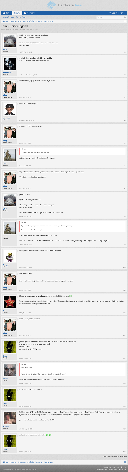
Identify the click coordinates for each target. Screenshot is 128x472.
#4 (125, 120)
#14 (124, 358)
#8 (125, 216)
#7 (125, 188)
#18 (124, 451)
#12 (124, 313)
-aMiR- (27, 29)
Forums (17, 13)
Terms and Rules (102, 469)
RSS (125, 467)
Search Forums (8, 17)
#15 (124, 383)
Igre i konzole (14, 29)
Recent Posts (21, 17)
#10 (124, 267)
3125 (4, 310)
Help (113, 467)
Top (121, 467)
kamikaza (6, 118)
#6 (125, 166)
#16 (124, 406)
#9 (125, 244)
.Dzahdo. (6, 426)
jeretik (5, 379)
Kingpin (6, 265)
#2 (125, 75)
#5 (125, 143)
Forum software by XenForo (19, 469)
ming (5, 95)
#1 (125, 52)
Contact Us (107, 467)
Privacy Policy (113, 469)
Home (118, 467)
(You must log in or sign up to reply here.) (114, 456)
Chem (5, 356)
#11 (124, 290)
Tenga (5, 163)
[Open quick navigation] (125, 21)
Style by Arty (122, 469)
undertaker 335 (8, 72)
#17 (124, 429)
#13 (124, 335)
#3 (125, 97)
